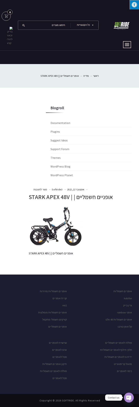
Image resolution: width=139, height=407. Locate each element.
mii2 (64, 305)
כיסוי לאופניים (124, 371)
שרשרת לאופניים (58, 342)
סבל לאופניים (59, 357)
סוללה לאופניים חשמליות (53, 371)
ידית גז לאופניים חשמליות (118, 357)
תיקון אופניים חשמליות (54, 364)
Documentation (60, 123)
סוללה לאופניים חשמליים (118, 342)
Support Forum (59, 149)
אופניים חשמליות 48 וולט (119, 319)
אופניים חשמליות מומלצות (52, 312)
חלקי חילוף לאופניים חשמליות (116, 349)
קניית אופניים (59, 298)
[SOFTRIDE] (121, 24)
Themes (55, 157)
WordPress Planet (61, 175)
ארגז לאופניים (59, 349)
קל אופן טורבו (125, 326)
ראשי (96, 75)
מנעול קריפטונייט (123, 364)
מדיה (86, 75)
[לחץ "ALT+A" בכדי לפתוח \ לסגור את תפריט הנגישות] (134, 4)
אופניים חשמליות (122, 291)
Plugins (55, 131)
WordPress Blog (60, 166)
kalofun (128, 298)
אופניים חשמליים (57, 326)
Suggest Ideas (59, 140)
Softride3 (57, 189)
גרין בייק (127, 305)
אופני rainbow (124, 312)
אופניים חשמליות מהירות (53, 291)
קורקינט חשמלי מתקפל (54, 319)
